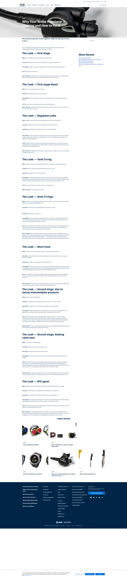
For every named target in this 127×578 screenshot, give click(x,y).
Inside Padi (45, 486)
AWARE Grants (61, 516)
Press (59, 492)
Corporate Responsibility (48, 497)
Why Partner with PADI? (77, 489)
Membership (57, 5)
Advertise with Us (61, 497)
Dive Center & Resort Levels (78, 492)
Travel (47, 5)
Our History (45, 494)
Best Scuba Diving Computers (86, 62)
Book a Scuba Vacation (29, 497)
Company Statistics (62, 489)
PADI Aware (60, 500)
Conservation (41, 5)
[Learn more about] (35, 435)
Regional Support (76, 505)
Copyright (62, 525)
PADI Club (34, 5)
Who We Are (45, 489)
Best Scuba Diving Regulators (86, 61)
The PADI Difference (47, 492)
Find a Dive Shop (89, 1)
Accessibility (57, 525)
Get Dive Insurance (28, 494)
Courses (29, 5)
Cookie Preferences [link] (78, 525)
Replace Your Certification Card (30, 490)
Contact (73, 525)
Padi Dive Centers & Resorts (78, 486)
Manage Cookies (79, 574)
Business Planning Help (77, 497)
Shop (52, 5)
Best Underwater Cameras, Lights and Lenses (90, 59)
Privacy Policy (51, 525)
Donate (59, 511)
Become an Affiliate (28, 506)
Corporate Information (63, 486)
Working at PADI (46, 500)
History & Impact (61, 508)
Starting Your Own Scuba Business (79, 494)
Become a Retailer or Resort (78, 502)
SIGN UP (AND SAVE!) (96, 493)
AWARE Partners (61, 513)
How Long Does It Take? (77, 500)
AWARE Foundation (62, 503)
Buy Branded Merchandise (30, 500)
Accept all (100, 574)
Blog (84, 1)
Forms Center (68, 525)
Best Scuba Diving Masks (85, 57)
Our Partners (60, 494)
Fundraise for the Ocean (63, 506)
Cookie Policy (28, 575)
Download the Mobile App (30, 503)
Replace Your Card (96, 1)
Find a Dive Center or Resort (30, 486)
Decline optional (89, 574)
